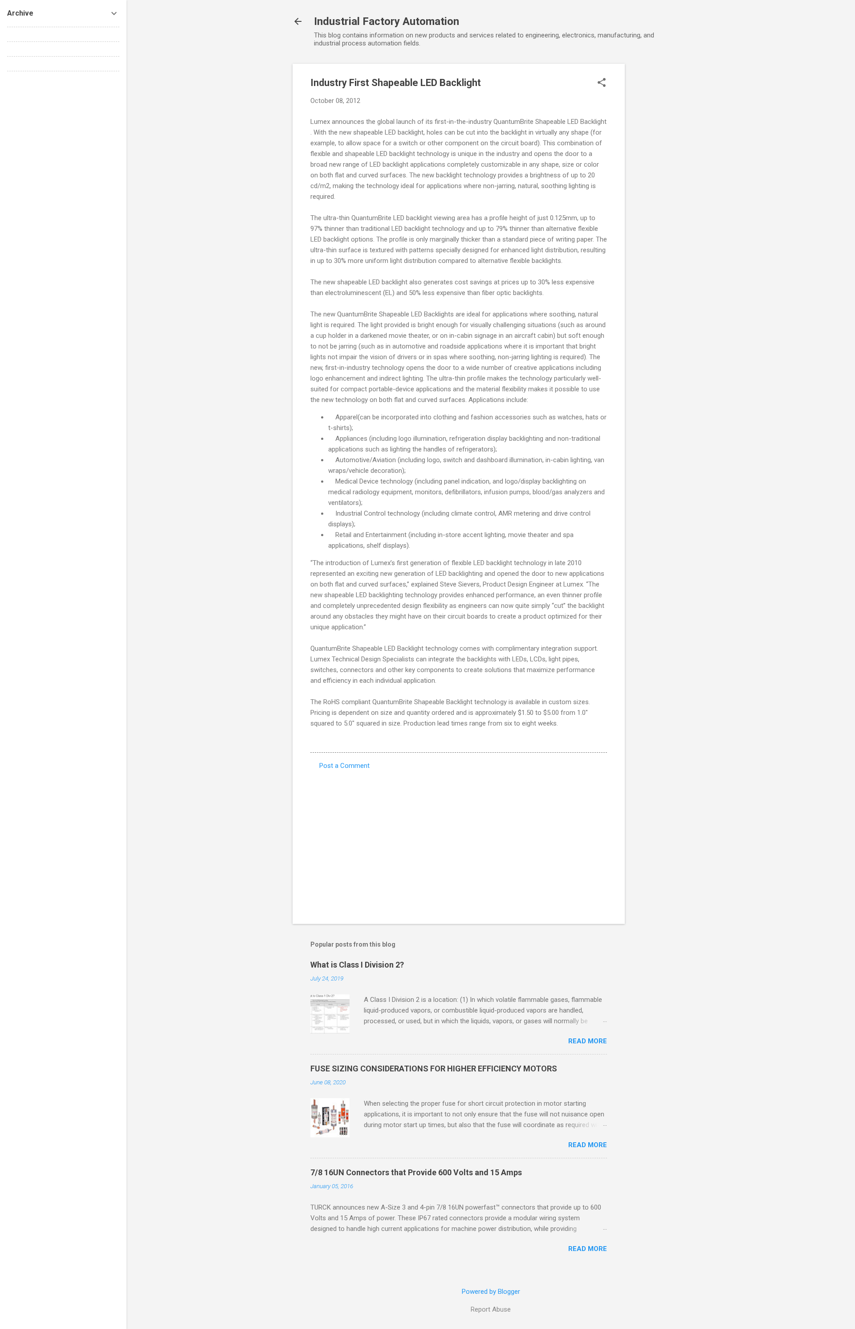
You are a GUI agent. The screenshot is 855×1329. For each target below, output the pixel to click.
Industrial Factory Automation (386, 21)
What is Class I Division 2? (357, 964)
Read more (587, 1041)
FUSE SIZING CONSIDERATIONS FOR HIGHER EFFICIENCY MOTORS (433, 1068)
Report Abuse (491, 1309)
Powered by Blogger (491, 1292)
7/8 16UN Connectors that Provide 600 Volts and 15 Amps (416, 1172)
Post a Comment (344, 766)
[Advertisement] (660, 197)
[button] (601, 83)
